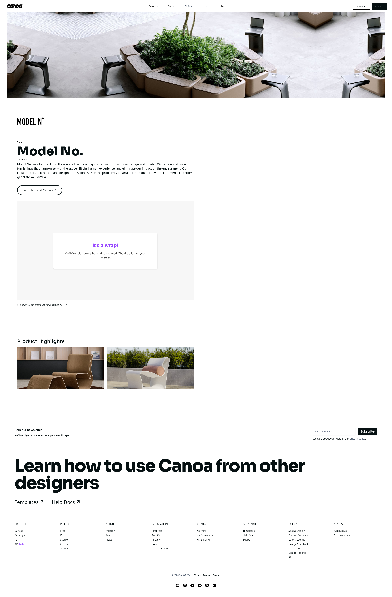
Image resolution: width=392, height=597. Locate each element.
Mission (110, 530)
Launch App (361, 6)
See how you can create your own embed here (42, 304)
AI (16, 539)
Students (65, 548)
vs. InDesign (204, 539)
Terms (197, 575)
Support (247, 539)
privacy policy (357, 438)
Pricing (224, 6)
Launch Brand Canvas (40, 190)
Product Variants (298, 535)
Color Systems (296, 539)
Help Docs (249, 535)
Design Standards (298, 544)
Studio (64, 539)
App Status (340, 530)
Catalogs (20, 535)
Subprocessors (343, 535)
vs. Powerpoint (206, 535)
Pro (62, 535)
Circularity (294, 548)
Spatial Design (296, 530)
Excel (154, 544)
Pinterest (157, 530)
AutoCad (157, 535)
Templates (249, 530)
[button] (188, 6)
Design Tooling (297, 552)
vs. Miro (201, 530)
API (19, 544)
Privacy (206, 575)
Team (109, 535)
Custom (64, 544)
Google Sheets (160, 548)
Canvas (19, 530)
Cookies (217, 575)
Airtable (156, 539)
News (109, 539)
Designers (153, 6)
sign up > (379, 6)
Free (62, 530)
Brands (171, 6)
